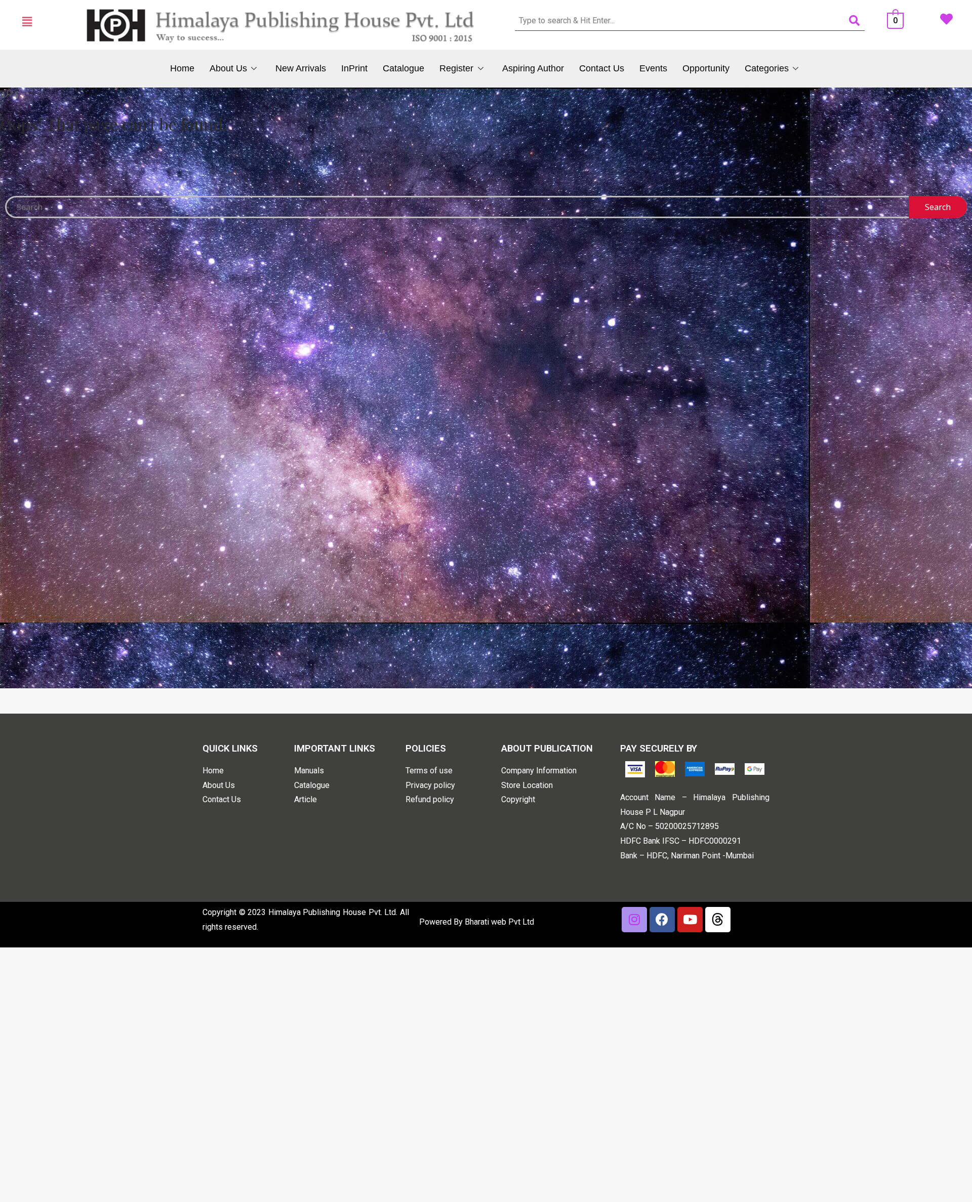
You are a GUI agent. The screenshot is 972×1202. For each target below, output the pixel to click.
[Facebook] (662, 919)
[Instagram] (634, 919)
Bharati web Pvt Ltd (499, 922)
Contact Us (601, 68)
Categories (767, 68)
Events (653, 68)
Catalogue (403, 68)
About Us (228, 68)
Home (182, 68)
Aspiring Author (533, 68)
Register (456, 68)
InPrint (354, 68)
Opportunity (706, 68)
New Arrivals (300, 68)
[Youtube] (690, 919)
